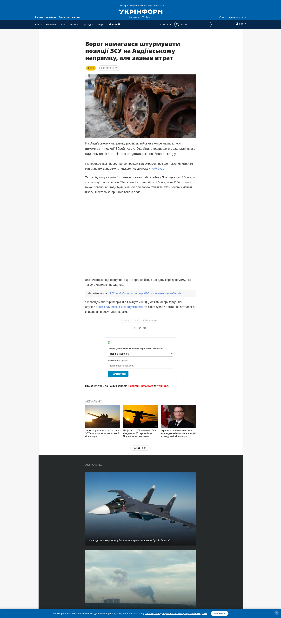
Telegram (133, 386)
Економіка (51, 24)
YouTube (162, 386)
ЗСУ (136, 320)
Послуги (39, 17)
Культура (88, 24)
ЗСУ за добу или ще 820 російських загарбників (145, 293)
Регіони (74, 24)
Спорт (100, 24)
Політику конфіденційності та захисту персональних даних (176, 613)
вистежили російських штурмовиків (120, 307)
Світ (63, 24)
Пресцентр (64, 17)
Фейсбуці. (157, 168)
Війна (38, 24)
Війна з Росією (150, 320)
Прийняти (219, 613)
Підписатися (118, 373)
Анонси (76, 17)
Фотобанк (51, 17)
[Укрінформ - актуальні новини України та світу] (140, 11)
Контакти (165, 24)
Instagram (147, 386)
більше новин (140, 448)
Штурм (126, 320)
